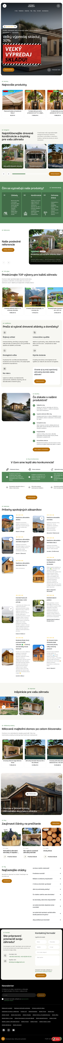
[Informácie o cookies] (3, 1039)
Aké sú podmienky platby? (41, 889)
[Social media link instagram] (8, 1030)
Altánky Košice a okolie (44, 1021)
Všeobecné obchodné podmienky (22, 1008)
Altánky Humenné (17, 1025)
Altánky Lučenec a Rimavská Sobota (10, 1021)
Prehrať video (32, 794)
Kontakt (39, 11)
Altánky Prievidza (27, 1015)
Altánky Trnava (42, 1011)
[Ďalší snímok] (8, 262)
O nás (16, 11)
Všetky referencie (8, 250)
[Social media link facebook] (4, 1030)
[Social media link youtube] (13, 1030)
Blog (34, 11)
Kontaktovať (7, 881)
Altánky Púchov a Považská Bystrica (41, 1015)
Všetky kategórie (55, 173)
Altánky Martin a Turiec (7, 1018)
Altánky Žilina (55, 1015)
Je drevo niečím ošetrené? (41, 868)
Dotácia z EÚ (24, 1011)
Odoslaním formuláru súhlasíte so (16, 999)
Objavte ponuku (8, 69)
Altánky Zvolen (52, 1018)
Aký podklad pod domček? (41, 920)
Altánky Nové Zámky (16, 1015)
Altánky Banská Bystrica (42, 1018)
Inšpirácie (27, 11)
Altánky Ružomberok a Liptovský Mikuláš (24, 1018)
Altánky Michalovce (6, 1025)
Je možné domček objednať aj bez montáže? (43, 906)
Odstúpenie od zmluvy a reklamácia (10, 1011)
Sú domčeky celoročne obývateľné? (44, 900)
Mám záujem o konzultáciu (41, 449)
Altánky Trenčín (5, 1015)
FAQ (31, 11)
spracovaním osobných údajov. (43, 971)
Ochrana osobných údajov (38, 1008)
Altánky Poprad (25, 1021)
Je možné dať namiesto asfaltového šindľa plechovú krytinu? (44, 913)
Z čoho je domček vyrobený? (42, 884)
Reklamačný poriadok (7, 1008)
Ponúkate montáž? (39, 873)
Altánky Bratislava (33, 1011)
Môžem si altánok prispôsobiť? (43, 879)
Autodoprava (45, 11)
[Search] (58, 6)
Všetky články (55, 823)
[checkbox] (2, 999)
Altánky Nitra (51, 1011)
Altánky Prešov (34, 1021)
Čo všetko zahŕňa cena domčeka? (43, 894)
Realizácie (21, 11)
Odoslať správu (41, 975)
